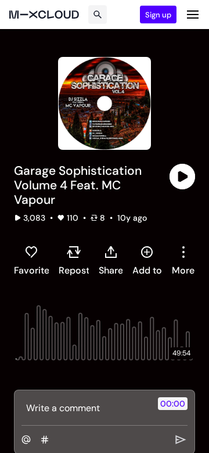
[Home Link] (44, 14)
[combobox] (183, 260)
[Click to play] (182, 176)
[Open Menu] (193, 14)
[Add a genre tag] (44, 439)
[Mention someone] (26, 439)
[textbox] (85, 407)
